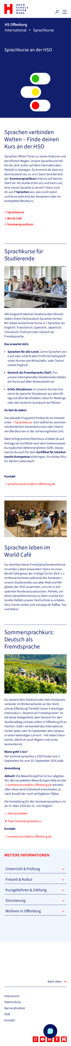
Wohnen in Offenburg (23, 911)
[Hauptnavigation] (65, 12)
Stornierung (15, 900)
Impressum (11, 996)
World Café (14, 218)
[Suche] (57, 12)
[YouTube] (42, 1039)
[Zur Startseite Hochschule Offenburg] (19, 9)
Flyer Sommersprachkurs (24, 821)
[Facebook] (57, 1039)
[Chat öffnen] (50, 1031)
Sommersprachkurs (20, 224)
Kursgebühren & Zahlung (26, 890)
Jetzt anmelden (17, 813)
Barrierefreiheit (14, 1008)
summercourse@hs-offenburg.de (29, 836)
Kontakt (9, 1020)
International (15, 30)
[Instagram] (35, 1039)
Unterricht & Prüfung (23, 869)
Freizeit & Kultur (19, 879)
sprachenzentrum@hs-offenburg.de (31, 484)
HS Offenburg (16, 24)
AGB (7, 1014)
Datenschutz (12, 1002)
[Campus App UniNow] (64, 1039)
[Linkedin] (49, 1039)
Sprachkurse (15, 212)
